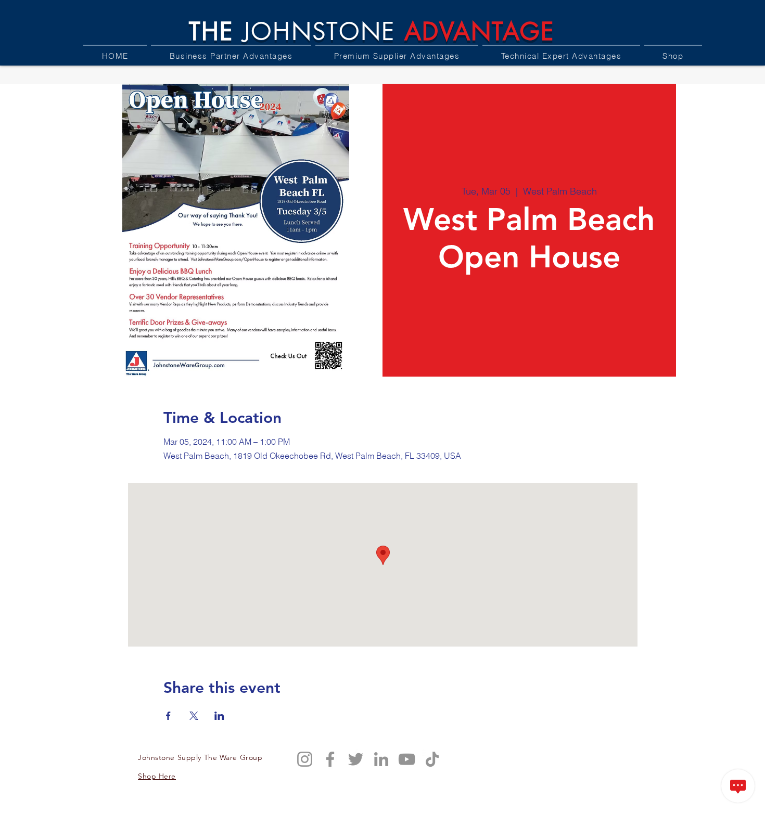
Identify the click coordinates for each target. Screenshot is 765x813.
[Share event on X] (194, 716)
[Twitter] (356, 759)
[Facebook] (330, 759)
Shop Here (157, 776)
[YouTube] (407, 759)
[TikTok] (432, 759)
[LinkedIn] (381, 759)
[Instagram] (305, 759)
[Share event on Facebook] (168, 716)
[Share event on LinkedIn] (219, 716)
